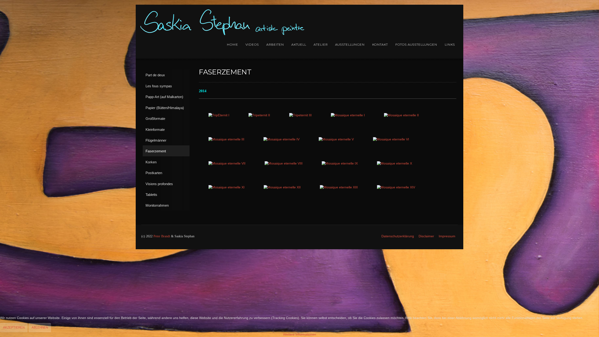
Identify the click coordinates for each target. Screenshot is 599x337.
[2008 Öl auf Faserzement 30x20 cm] (348, 115)
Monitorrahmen (157, 205)
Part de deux (155, 75)
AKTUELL (298, 44)
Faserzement (156, 151)
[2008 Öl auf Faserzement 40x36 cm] (218, 115)
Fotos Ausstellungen (416, 44)
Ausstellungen (350, 44)
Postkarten (154, 173)
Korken (151, 162)
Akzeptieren (14, 327)
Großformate (155, 119)
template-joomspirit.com (597, 231)
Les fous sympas (159, 86)
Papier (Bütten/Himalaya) (165, 108)
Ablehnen (40, 327)
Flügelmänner (156, 140)
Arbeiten (275, 44)
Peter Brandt (161, 236)
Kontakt (380, 44)
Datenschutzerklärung (397, 236)
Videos (252, 44)
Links (450, 44)
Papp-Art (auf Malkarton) (164, 97)
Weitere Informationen (299, 334)
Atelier (321, 44)
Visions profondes (159, 184)
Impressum (447, 236)
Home (232, 44)
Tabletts (151, 195)
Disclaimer (426, 236)
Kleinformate (155, 130)
